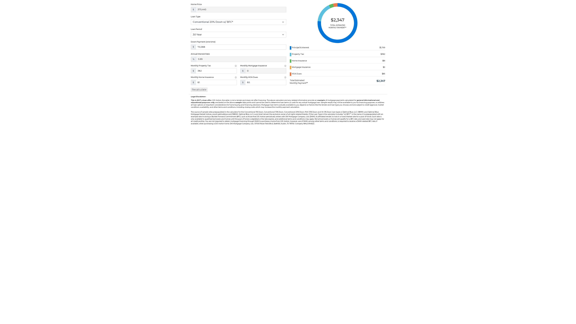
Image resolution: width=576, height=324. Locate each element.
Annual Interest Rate (200, 54)
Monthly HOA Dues (249, 77)
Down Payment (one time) (203, 42)
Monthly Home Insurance (202, 77)
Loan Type (195, 16)
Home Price (196, 4)
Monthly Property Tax (201, 65)
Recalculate (199, 89)
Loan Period (196, 29)
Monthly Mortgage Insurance (253, 65)
